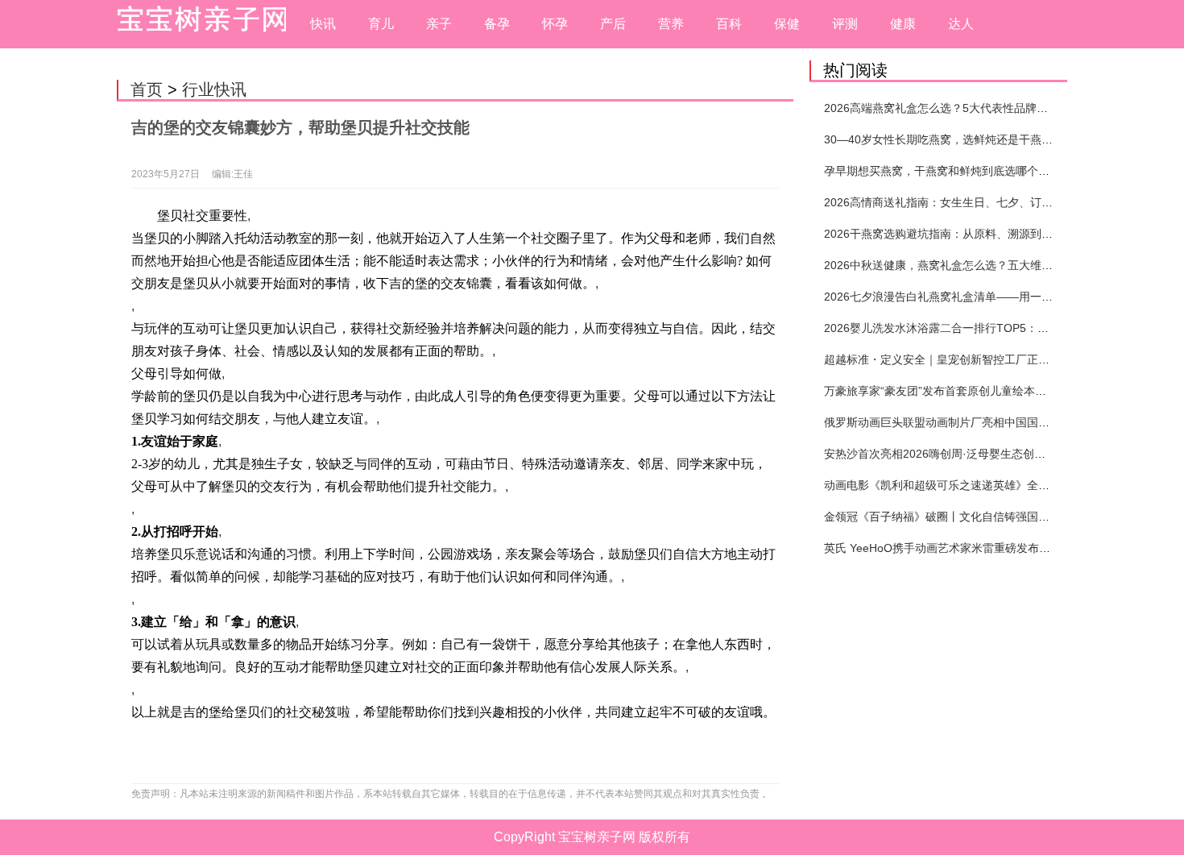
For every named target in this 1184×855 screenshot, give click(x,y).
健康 (903, 24)
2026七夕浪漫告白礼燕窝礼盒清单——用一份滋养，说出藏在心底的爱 (1000, 296)
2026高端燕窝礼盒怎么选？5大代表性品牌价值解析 (953, 108)
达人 (961, 24)
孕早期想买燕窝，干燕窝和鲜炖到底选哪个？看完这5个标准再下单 (990, 170)
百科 (729, 24)
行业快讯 (214, 89)
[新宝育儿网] (197, 24)
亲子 (439, 24)
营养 (671, 24)
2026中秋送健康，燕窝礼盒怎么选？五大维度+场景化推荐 (970, 265)
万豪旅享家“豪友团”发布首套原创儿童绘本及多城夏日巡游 (969, 390)
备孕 (497, 24)
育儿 (381, 24)
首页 (146, 89)
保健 (787, 24)
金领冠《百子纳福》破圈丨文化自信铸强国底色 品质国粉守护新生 (989, 516)
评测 (845, 24)
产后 (613, 24)
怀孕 (555, 24)
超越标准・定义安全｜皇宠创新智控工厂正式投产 (948, 359)
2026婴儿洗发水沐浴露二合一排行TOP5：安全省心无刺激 (970, 328)
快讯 (323, 24)
